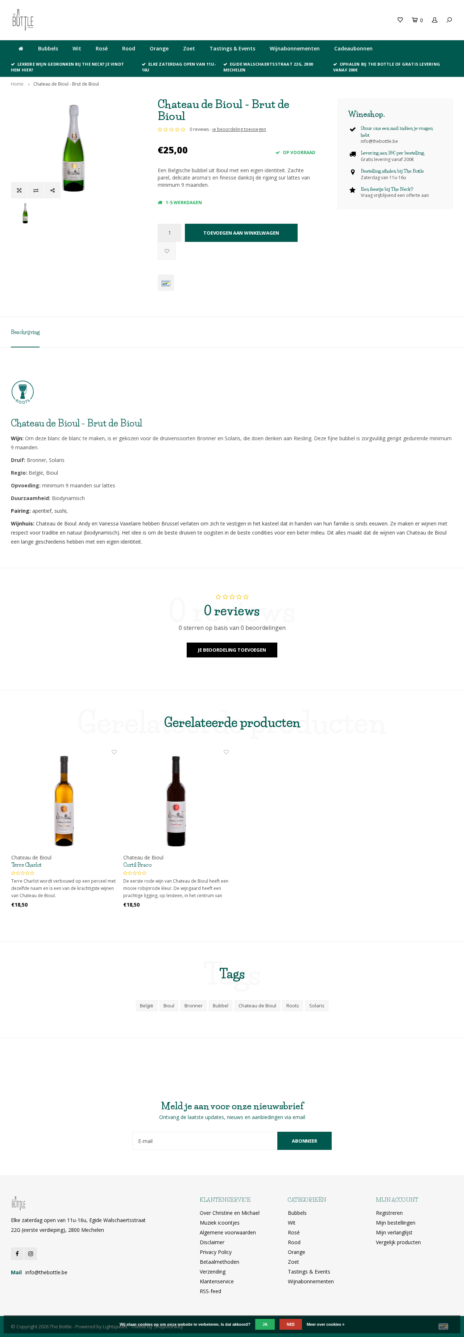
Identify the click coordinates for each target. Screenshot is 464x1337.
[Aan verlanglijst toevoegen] (167, 251)
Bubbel (220, 1005)
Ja (265, 1324)
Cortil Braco (137, 865)
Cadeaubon (130, 19)
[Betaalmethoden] (166, 283)
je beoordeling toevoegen (239, 129)
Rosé (102, 48)
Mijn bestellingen (395, 1222)
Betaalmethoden (219, 1261)
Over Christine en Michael (230, 1212)
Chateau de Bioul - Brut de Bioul (66, 84)
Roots (292, 1005)
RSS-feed (210, 1291)
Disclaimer (212, 1242)
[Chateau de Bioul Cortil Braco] (176, 801)
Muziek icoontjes (220, 1222)
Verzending (212, 1271)
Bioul (168, 1005)
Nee (291, 1324)
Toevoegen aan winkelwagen (241, 233)
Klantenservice (217, 1281)
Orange (159, 48)
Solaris (316, 1005)
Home (17, 84)
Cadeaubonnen (353, 48)
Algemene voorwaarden (228, 1232)
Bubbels (48, 48)
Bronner (194, 1005)
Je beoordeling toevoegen (232, 650)
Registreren (389, 1212)
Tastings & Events (232, 48)
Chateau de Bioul (257, 1005)
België (146, 1005)
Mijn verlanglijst (394, 1232)
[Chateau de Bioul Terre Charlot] (64, 801)
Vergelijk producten (398, 1242)
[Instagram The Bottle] (30, 1253)
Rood (128, 48)
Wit (76, 48)
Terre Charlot (26, 865)
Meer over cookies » (325, 1324)
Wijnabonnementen (295, 48)
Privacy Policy (216, 1252)
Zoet (189, 48)
